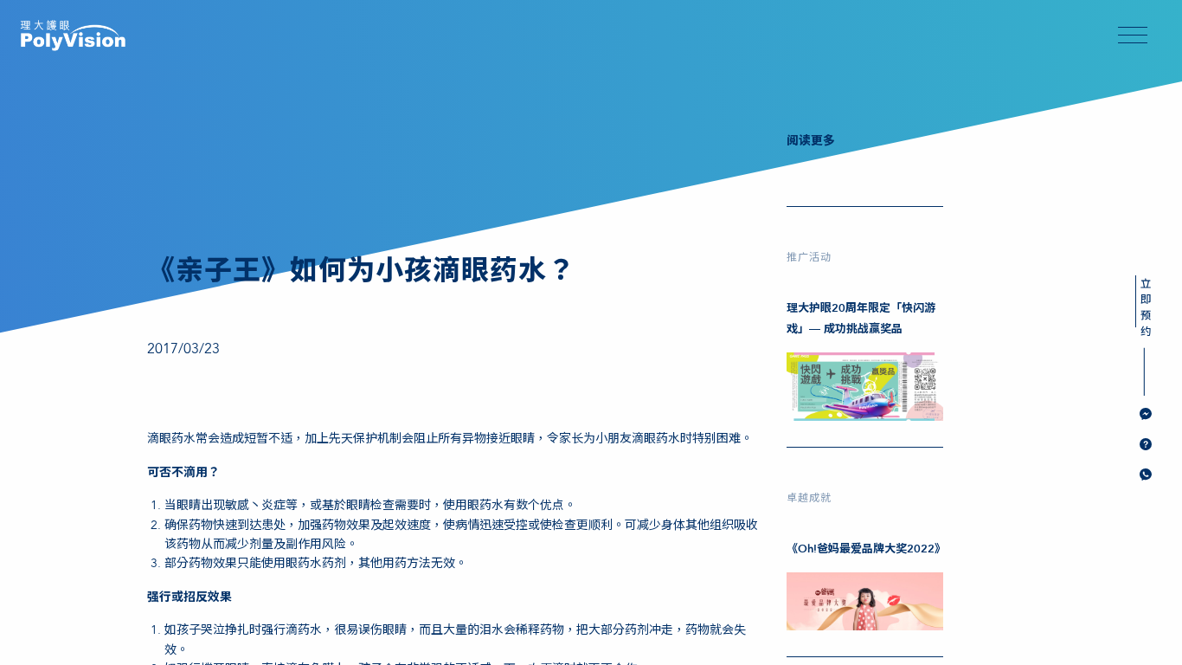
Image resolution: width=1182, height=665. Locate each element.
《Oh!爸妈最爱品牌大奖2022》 (866, 549)
